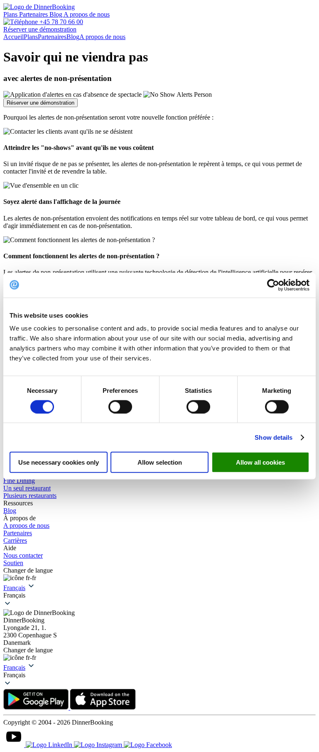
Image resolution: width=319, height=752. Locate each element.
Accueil (13, 36)
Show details (273, 437)
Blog (56, 14)
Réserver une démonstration (40, 103)
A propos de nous (87, 14)
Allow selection (159, 462)
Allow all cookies (260, 462)
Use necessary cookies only (58, 462)
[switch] (120, 406)
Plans (11, 14)
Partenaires (34, 14)
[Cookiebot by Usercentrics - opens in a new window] (273, 285)
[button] (159, 595)
